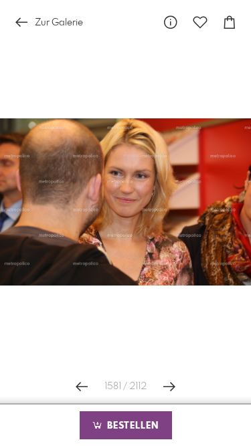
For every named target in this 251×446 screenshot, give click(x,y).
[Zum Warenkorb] (230, 22)
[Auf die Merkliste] (200, 22)
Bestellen (131, 426)
